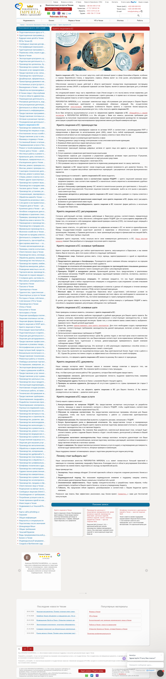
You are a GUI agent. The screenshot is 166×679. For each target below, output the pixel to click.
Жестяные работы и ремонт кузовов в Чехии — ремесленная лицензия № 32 (33, 154)
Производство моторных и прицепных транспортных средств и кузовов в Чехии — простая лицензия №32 (33, 414)
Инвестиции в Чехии (27, 503)
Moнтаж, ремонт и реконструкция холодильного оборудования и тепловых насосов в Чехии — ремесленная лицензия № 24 (33, 174)
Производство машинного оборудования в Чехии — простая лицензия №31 (33, 411)
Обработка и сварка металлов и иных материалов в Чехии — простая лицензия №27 (33, 448)
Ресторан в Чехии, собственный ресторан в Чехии (33, 298)
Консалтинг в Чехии (27, 310)
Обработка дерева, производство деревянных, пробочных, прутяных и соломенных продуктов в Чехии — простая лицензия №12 (33, 258)
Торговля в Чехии (26, 284)
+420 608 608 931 (134, 6)
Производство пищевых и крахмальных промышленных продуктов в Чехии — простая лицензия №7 (33, 131)
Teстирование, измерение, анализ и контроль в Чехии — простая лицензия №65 (33, 365)
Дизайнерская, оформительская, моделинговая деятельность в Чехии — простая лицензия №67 (33, 79)
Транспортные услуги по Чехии (32, 295)
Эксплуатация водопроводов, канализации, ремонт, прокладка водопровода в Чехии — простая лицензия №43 (33, 385)
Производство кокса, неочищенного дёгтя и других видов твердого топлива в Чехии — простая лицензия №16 (33, 255)
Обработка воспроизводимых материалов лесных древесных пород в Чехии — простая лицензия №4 (33, 90)
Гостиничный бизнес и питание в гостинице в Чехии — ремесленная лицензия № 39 (33, 142)
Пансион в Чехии (26, 287)
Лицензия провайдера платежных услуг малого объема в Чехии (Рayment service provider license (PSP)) (33, 315)
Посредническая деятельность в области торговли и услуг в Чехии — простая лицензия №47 (33, 122)
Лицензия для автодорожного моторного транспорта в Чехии (33, 339)
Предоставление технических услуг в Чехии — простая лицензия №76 (33, 356)
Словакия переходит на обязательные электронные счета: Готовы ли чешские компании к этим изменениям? (77, 629)
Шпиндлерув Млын (27, 526)
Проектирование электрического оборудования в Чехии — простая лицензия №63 (33, 405)
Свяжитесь (122, 494)
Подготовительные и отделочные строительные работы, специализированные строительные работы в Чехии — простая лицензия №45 (33, 333)
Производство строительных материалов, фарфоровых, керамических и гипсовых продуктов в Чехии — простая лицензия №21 (33, 76)
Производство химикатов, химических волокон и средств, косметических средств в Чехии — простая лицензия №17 (33, 128)
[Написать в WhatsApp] (48, 13)
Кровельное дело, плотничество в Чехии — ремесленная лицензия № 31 (33, 157)
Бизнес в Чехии (25, 538)
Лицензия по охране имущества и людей (33, 275)
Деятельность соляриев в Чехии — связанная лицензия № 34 (33, 237)
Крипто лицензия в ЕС (29, 125)
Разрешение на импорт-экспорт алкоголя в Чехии (33, 489)
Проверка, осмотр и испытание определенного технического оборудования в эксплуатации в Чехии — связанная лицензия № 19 (33, 249)
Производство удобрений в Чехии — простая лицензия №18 (33, 454)
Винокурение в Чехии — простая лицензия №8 (33, 87)
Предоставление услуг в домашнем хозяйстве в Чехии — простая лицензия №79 (33, 376)
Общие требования (27, 529)
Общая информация (27, 518)
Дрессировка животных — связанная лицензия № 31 (33, 243)
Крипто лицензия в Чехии (63, 510)
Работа (140, 20)
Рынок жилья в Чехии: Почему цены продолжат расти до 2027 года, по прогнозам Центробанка (71, 633)
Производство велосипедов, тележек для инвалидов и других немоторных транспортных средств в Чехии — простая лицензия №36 (33, 425)
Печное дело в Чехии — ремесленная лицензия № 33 (33, 151)
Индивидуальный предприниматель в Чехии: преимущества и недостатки (33, 541)
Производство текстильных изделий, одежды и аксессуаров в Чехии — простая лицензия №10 (33, 261)
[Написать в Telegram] (53, 13)
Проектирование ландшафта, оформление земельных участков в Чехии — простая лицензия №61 (33, 399)
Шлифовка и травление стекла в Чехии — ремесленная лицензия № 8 (33, 214)
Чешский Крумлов (26, 532)
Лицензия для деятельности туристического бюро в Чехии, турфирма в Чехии (33, 336)
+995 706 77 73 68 (93, 13)
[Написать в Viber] (59, 13)
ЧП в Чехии (98, 20)
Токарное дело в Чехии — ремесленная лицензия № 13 (33, 206)
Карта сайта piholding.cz (29, 512)
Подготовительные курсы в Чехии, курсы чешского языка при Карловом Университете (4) (33, 32)
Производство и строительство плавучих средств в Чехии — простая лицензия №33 (33, 417)
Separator (23, 515)
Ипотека (120, 20)
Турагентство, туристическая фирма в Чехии (33, 292)
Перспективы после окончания (32, 523)
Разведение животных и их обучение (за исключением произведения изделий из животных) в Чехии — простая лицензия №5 (33, 269)
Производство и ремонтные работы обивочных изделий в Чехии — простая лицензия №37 (33, 428)
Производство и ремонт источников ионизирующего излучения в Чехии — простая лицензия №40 (33, 437)
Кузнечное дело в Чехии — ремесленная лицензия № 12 (33, 209)
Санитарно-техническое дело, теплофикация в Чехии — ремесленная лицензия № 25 (33, 171)
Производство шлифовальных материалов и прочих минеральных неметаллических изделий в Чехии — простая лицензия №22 (33, 463)
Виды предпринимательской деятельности (33, 535)
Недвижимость (29, 20)
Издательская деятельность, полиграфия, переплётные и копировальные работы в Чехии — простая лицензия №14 (33, 61)
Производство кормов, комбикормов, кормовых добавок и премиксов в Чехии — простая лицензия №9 (33, 264)
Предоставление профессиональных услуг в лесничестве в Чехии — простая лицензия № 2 (33, 341)
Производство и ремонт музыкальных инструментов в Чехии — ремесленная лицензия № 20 (33, 183)
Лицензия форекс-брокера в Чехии (33, 321)
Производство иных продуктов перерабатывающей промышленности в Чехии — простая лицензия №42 (33, 382)
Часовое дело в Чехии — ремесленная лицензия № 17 (33, 188)
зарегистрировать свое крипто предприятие (91, 325)
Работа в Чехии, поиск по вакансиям (102, 625)
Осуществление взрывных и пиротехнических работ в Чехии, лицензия (33, 440)
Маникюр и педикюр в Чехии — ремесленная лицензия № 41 (33, 139)
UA (69, 14)
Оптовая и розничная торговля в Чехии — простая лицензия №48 (33, 119)
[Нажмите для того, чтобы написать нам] (134, 11)
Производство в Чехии (28, 304)
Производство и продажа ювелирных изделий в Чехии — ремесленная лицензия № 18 (33, 186)
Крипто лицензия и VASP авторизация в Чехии (33, 324)
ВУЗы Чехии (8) (25, 41)
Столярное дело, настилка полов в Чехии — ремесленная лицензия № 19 (33, 278)
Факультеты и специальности (31, 521)
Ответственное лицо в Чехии (31, 252)
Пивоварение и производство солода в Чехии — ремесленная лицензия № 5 (33, 223)
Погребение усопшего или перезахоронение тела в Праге (33, 497)
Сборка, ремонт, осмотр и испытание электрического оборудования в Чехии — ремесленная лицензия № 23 (33, 177)
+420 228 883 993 (134, 9)
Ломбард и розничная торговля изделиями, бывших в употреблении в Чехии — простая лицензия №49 (33, 362)
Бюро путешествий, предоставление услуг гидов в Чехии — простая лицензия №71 (33, 350)
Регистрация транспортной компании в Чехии (33, 330)
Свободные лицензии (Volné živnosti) (33, 492)
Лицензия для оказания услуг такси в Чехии (33, 443)
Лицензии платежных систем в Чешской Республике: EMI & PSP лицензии (33, 318)
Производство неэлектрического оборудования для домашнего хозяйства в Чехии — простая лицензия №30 (33, 480)
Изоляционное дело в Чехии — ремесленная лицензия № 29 (33, 162)
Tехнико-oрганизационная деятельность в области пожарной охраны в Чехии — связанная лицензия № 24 (33, 246)
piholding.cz (122, 674)
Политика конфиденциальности (99, 633)
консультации (76, 107)
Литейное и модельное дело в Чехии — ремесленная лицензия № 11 (33, 211)
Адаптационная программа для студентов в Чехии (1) (33, 35)
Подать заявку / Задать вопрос (58, 9)
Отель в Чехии (25, 307)
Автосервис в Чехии (27, 313)
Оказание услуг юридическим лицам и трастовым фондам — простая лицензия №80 (33, 70)
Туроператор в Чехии (28, 289)
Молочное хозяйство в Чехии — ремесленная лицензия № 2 (33, 232)
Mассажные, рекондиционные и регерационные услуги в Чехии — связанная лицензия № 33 (33, 281)
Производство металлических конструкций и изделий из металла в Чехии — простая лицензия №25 (33, 445)
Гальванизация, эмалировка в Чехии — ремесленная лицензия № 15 (33, 194)
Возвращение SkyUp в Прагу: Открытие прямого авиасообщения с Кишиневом (65, 620)
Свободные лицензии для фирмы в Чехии (33, 44)
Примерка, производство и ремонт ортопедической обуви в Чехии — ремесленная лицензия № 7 (33, 217)
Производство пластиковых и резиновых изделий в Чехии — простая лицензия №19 (33, 457)
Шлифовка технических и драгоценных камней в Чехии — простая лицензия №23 (133, 512)
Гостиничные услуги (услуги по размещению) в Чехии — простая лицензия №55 (33, 84)
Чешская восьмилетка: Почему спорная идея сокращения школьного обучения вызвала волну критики (74, 611)
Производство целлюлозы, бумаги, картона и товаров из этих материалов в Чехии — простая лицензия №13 (33, 64)
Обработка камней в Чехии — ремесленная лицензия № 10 (33, 197)
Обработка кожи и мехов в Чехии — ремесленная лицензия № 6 (33, 220)
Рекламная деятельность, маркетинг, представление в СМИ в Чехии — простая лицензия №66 (33, 102)
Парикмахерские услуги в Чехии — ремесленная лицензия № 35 (33, 145)
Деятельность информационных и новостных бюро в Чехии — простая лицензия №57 (33, 110)
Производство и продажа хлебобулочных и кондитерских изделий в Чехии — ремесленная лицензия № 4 (33, 226)
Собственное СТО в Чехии (30, 301)
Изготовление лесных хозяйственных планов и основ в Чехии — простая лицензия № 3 (33, 134)
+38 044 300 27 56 (93, 6)
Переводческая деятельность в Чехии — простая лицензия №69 (33, 99)
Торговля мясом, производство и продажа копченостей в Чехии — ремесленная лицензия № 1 (33, 272)
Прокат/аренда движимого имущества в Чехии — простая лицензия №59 (33, 81)
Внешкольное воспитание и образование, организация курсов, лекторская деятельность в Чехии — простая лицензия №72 (33, 353)
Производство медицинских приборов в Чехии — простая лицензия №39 (33, 434)
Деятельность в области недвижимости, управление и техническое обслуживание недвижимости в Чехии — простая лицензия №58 (33, 108)
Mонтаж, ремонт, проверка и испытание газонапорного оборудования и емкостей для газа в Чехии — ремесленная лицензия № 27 (33, 168)
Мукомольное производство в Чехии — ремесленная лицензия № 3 (33, 229)
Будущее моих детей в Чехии (31, 38)
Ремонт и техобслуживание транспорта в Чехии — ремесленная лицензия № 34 (33, 148)
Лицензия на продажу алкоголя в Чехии (33, 235)
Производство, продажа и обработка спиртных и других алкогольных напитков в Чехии (33, 483)
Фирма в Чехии (74, 20)
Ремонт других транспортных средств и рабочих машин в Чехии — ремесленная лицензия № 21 (33, 180)
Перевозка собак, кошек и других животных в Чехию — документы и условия (33, 53)
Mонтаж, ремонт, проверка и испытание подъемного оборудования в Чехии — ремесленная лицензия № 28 (33, 165)
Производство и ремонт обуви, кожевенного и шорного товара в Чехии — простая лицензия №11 (33, 67)
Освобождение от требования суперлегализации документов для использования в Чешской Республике (33, 495)
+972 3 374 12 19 (93, 11)
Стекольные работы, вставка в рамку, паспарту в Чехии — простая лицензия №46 (33, 391)
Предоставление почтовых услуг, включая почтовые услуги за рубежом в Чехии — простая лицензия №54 (33, 116)
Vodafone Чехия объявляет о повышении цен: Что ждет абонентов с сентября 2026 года (69, 616)
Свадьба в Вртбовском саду (31, 544)
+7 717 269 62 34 (93, 8)
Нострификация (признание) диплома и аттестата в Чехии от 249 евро (33, 47)
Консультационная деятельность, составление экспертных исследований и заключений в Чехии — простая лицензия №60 (33, 105)
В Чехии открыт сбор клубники (32, 93)
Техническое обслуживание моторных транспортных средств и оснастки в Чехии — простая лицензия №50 (33, 393)
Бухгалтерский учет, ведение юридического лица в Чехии (110, 620)
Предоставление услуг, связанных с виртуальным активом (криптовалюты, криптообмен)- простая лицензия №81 (33, 73)
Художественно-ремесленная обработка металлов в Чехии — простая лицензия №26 (33, 471)
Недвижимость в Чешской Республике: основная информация (33, 506)
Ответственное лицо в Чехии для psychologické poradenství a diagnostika (33, 486)
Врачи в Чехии (25, 56)
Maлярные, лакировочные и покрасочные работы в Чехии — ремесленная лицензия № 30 (33, 159)
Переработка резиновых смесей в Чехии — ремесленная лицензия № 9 (33, 200)
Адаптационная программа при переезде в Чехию (33, 50)
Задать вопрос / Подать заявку (2, 334)
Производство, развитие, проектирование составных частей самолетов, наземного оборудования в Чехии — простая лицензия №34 (33, 419)
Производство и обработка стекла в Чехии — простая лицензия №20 (33, 460)
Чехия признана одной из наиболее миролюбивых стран (33, 500)
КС (20, 509)
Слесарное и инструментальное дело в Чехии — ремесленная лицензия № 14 (33, 203)
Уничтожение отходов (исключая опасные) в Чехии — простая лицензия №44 (33, 388)
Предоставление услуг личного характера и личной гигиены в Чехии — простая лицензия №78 (33, 373)
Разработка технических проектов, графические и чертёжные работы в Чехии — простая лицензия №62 (33, 402)
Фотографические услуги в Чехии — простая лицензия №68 (33, 347)
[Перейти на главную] (30, 10)
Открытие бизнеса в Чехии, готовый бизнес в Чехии (108, 629)
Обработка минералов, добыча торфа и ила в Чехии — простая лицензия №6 (33, 266)
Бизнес (51, 20)
